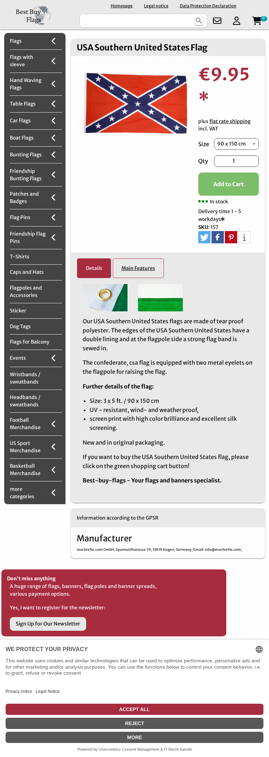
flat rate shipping (229, 121)
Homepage (122, 5)
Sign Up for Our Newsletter (48, 624)
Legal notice (156, 5)
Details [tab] (94, 268)
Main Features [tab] (138, 268)
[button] (204, 237)
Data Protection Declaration (208, 5)
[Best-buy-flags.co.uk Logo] (39, 15)
